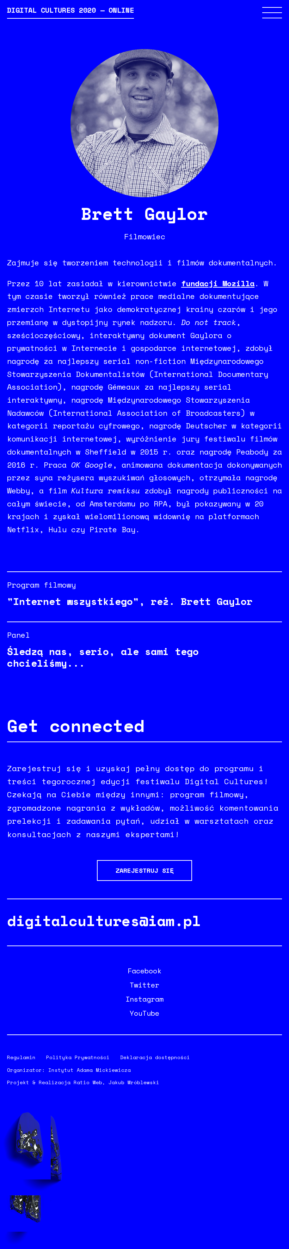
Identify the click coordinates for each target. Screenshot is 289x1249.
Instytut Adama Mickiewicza (89, 1070)
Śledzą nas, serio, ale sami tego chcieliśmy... (103, 657)
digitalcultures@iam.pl (104, 920)
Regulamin (21, 1057)
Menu (272, 12)
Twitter (144, 985)
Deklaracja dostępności (155, 1057)
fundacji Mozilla (217, 283)
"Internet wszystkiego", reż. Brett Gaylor (130, 601)
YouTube (144, 1013)
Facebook (144, 971)
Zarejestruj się (145, 870)
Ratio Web (88, 1082)
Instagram (144, 999)
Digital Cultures (70, 11)
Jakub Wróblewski (134, 1082)
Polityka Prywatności (78, 1057)
